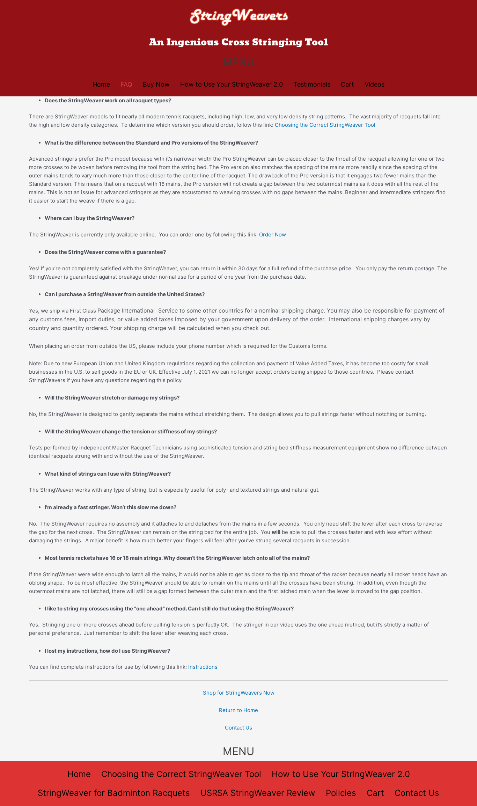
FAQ (126, 84)
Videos (374, 84)
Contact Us (238, 727)
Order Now (272, 234)
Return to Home (238, 710)
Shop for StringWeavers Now (238, 692)
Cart (347, 84)
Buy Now (156, 84)
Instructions (203, 667)
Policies (341, 793)
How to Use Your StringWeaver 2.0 (231, 84)
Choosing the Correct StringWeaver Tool (326, 125)
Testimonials (311, 84)
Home (101, 84)
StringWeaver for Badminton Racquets (114, 793)
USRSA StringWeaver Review (257, 793)
